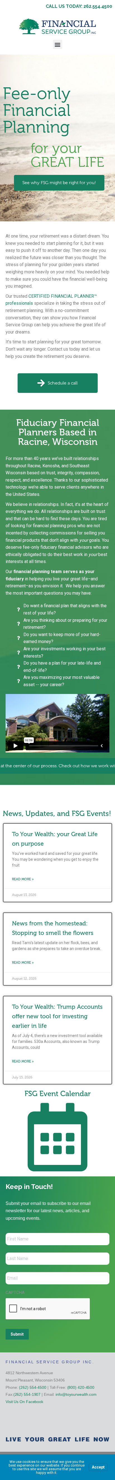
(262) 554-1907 (27, 1394)
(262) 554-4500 (32, 1387)
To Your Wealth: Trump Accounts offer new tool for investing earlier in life (57, 1016)
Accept (98, 1467)
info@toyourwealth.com (76, 1394)
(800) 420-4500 (81, 1387)
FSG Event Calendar (58, 1093)
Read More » (23, 879)
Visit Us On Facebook (24, 1401)
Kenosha (50, 465)
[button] (57, 44)
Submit (17, 1334)
